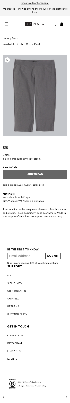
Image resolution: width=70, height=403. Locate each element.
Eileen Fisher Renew (32, 382)
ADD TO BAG (35, 174)
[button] (62, 24)
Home (6, 38)
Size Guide (10, 167)
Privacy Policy (40, 386)
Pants (15, 38)
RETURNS (13, 306)
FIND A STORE (15, 351)
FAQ (9, 276)
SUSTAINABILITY (17, 314)
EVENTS (12, 359)
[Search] (54, 24)
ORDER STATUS (16, 291)
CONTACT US (15, 335)
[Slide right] (66, 397)
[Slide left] (3, 397)
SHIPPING (13, 299)
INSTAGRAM (14, 343)
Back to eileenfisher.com (35, 3)
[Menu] (6, 24)
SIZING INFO (14, 283)
